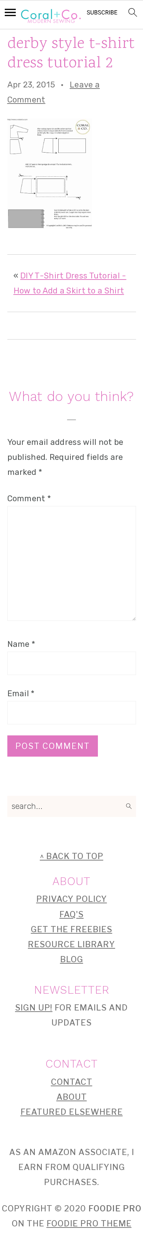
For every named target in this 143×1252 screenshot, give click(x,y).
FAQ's (71, 914)
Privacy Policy (71, 899)
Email (21, 693)
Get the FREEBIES (71, 929)
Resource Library (71, 944)
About (71, 1097)
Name (21, 644)
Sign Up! (33, 1007)
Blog (71, 959)
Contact (71, 1082)
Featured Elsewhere (72, 1112)
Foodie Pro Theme (89, 1223)
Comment (29, 498)
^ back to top (71, 856)
